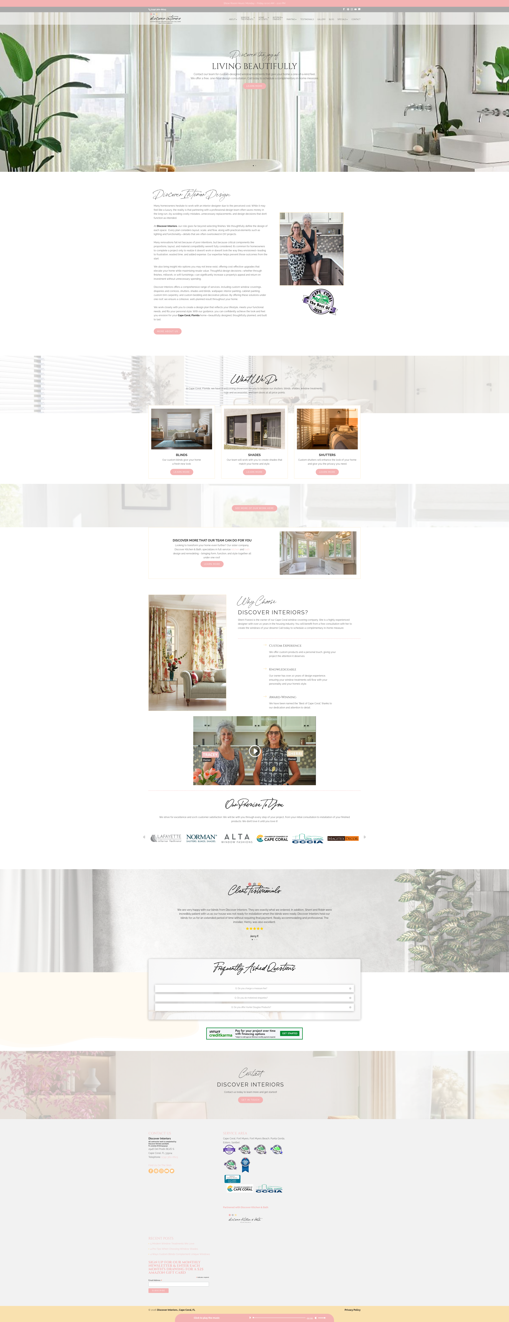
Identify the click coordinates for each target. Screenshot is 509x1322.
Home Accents (263, 18)
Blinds (181, 455)
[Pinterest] (348, 9)
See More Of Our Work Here (254, 508)
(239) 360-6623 (158, 9)
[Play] (250, 1317)
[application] (286, 1317)
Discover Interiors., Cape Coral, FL (176, 1309)
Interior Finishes (277, 18)
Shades (254, 455)
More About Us (167, 331)
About (232, 19)
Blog (331, 19)
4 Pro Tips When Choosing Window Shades (174, 1248)
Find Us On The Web (159, 1165)
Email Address (155, 1280)
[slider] (321, 1318)
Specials (341, 19)
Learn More (254, 86)
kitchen (235, 549)
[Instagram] (352, 9)
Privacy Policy (353, 1309)
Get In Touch (251, 1100)
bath (247, 549)
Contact (356, 19)
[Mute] (316, 1318)
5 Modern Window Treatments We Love (172, 1243)
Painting (291, 19)
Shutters (327, 455)
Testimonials (307, 19)
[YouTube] (355, 9)
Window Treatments (247, 18)
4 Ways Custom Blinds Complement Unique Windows (180, 1254)
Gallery (321, 19)
